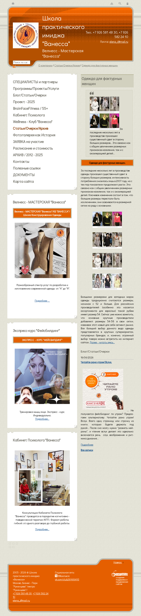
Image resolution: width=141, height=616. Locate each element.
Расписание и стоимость (33, 148)
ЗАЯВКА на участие (28, 141)
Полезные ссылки (26, 168)
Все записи (87, 450)
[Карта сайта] (112, 3)
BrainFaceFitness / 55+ (30, 108)
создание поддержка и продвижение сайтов (122, 580)
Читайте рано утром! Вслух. (96, 362)
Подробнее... (42, 529)
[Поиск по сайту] (120, 3)
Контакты (21, 161)
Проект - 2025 (24, 101)
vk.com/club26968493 (67, 579)
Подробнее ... (42, 300)
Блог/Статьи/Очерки (29, 95)
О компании (45, 65)
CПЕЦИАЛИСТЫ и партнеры (35, 81)
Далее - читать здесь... (102, 342)
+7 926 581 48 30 (105, 32)
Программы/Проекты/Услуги (36, 88)
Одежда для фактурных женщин (100, 65)
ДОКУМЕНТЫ (24, 174)
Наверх (117, 562)
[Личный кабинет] (128, 3)
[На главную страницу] (13, 3)
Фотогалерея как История (34, 134)
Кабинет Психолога (29, 114)
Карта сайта (23, 181)
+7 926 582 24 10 (121, 34)
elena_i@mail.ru (118, 42)
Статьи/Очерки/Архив (67, 65)
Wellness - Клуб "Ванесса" (32, 121)
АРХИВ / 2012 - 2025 (28, 154)
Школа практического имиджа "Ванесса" (63, 31)
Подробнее (87, 444)
